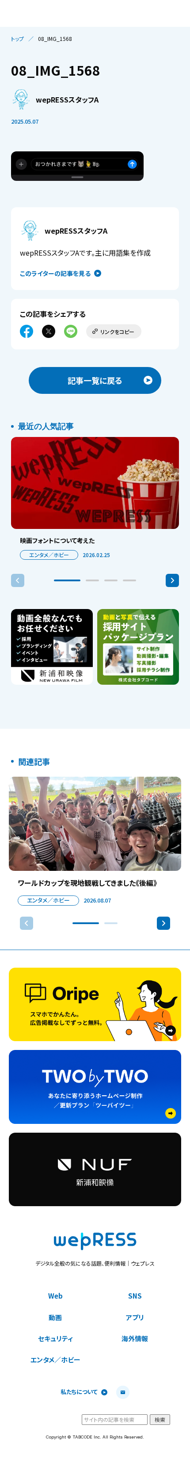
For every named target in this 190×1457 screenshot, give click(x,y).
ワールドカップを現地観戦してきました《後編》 (87, 882)
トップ (17, 39)
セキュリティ (55, 1338)
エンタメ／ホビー (49, 554)
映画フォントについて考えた (57, 540)
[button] (67, 580)
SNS (135, 1295)
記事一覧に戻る (95, 380)
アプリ (135, 1317)
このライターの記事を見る (55, 273)
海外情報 (135, 1338)
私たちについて (79, 1392)
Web (55, 1295)
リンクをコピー (117, 331)
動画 (55, 1317)
